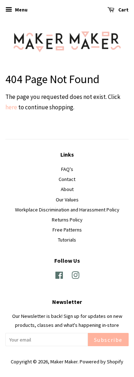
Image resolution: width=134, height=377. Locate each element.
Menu (21, 9)
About (67, 189)
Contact (67, 179)
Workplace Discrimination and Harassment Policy (67, 209)
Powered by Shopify (101, 361)
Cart (123, 9)
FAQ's (67, 169)
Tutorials (67, 240)
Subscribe (108, 339)
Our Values (67, 199)
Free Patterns (67, 229)
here (11, 107)
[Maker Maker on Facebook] (59, 276)
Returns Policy (67, 219)
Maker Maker (64, 361)
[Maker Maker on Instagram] (75, 276)
